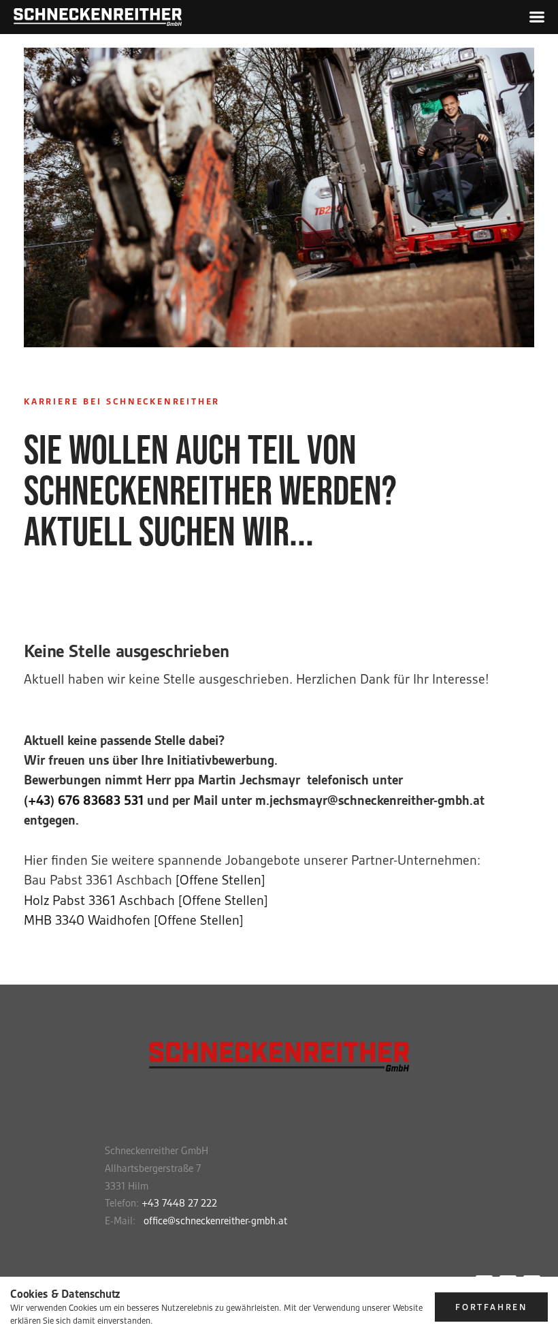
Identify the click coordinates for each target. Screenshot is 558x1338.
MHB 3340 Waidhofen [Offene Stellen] (134, 920)
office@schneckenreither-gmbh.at (215, 1221)
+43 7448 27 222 (179, 1203)
